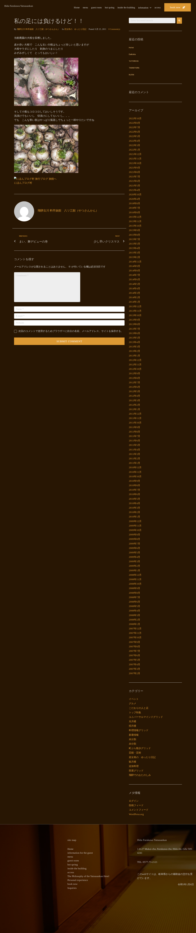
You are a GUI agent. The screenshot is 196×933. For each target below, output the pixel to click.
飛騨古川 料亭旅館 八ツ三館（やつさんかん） (38, 29)
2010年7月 (134, 489)
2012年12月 (135, 360)
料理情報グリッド (138, 730)
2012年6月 (134, 387)
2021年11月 (135, 158)
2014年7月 (134, 275)
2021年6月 (134, 181)
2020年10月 (135, 194)
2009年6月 (134, 548)
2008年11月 (135, 579)
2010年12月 (135, 467)
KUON (131, 74)
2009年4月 (134, 557)
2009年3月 (134, 561)
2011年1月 (134, 463)
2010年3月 (134, 507)
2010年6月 (134, 494)
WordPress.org (136, 814)
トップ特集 (135, 712)
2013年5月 (134, 337)
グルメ (132, 703)
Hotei (131, 47)
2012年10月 (135, 369)
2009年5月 (134, 552)
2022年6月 (134, 131)
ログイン (134, 801)
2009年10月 (135, 530)
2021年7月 (134, 176)
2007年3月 (134, 669)
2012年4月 (134, 395)
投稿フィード (136, 805)
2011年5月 (134, 445)
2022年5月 (134, 136)
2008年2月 (134, 619)
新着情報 (134, 735)
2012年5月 (134, 391)
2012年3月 (134, 400)
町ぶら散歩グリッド (140, 748)
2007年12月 (135, 628)
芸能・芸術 (135, 752)
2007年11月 (135, 633)
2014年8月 (134, 270)
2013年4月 (134, 342)
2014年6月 (134, 279)
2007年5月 (134, 659)
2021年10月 (135, 163)
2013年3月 (134, 346)
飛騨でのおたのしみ (140, 775)
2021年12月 (135, 154)
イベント (134, 699)
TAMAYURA (134, 68)
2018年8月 (134, 203)
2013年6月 (134, 333)
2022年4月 (134, 140)
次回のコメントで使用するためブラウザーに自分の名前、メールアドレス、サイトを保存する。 (70, 331)
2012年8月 (134, 378)
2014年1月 (134, 301)
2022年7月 (134, 127)
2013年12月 (135, 306)
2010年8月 (134, 485)
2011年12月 (135, 413)
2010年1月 (134, 516)
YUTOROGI (133, 61)
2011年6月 (134, 440)
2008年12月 (135, 575)
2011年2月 (134, 458)
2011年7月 (134, 436)
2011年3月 (134, 454)
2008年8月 (134, 592)
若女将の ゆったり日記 (75, 29)
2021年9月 (134, 167)
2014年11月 (135, 261)
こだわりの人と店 (138, 708)
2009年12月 (135, 521)
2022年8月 (134, 123)
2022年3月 (134, 145)
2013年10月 (135, 315)
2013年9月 (134, 319)
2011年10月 (135, 422)
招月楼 (132, 726)
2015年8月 (134, 234)
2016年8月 (134, 212)
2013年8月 (134, 324)
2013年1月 (134, 355)
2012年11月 (135, 364)
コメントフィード (138, 809)
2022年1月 (134, 149)
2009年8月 (134, 539)
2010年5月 (134, 498)
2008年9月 (134, 588)
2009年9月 (134, 534)
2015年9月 (134, 230)
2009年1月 (134, 570)
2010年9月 (134, 481)
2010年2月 (134, 512)
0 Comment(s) (114, 29)
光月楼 (132, 721)
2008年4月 (134, 610)
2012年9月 (134, 373)
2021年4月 (134, 190)
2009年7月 (134, 543)
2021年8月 (134, 172)
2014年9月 (134, 266)
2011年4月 (134, 449)
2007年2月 (134, 673)
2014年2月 (134, 297)
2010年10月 (135, 476)
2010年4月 (134, 503)
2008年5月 (134, 606)
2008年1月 (134, 624)
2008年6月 (134, 601)
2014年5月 (134, 284)
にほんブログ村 (23, 182)
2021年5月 (134, 185)
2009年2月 (134, 566)
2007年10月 (135, 637)
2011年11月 (135, 418)
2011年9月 (134, 427)
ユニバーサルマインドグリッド (146, 717)
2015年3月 (134, 252)
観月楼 (132, 761)
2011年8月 (134, 431)
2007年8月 (134, 646)
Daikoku (132, 54)
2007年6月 (134, 655)
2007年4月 (134, 664)
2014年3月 (134, 293)
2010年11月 (135, 472)
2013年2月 (134, 351)
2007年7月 (134, 651)
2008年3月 (134, 615)
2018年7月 (134, 207)
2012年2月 (134, 405)
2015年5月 (134, 243)
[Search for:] (152, 20)
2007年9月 (134, 642)
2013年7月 (134, 328)
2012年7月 (134, 382)
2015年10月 (135, 225)
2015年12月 (135, 217)
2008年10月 (135, 583)
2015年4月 (134, 248)
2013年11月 (135, 311)
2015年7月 (134, 239)
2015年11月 (135, 221)
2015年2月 (134, 257)
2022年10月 (135, 118)
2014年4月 (134, 288)
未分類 (132, 739)
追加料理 (134, 766)
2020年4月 (134, 199)
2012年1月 (134, 409)
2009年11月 (135, 525)
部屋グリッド (136, 770)
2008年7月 (134, 597)
